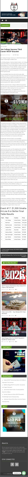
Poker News (3, 42)
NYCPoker (12, 289)
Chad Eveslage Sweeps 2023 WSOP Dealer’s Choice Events (12, 250)
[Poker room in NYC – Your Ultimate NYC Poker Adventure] (14, 301)
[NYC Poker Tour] (2, 20)
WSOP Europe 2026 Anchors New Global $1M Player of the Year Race (14, 286)
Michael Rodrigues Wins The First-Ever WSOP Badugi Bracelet (14, 255)
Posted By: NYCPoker (6, 54)
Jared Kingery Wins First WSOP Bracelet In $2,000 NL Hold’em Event (13, 338)
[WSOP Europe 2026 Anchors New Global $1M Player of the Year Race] (14, 274)
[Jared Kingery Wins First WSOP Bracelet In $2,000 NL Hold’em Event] (14, 327)
